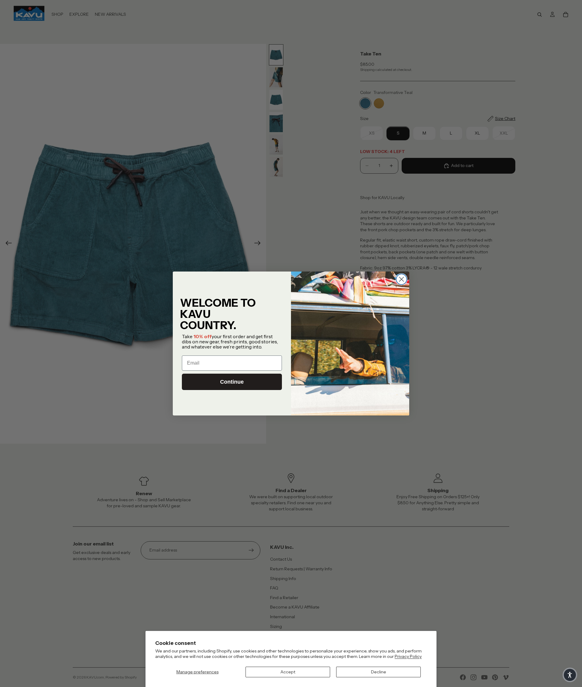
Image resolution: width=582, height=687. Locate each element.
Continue (232, 382)
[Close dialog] (401, 279)
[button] (570, 675)
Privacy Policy (408, 656)
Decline (378, 672)
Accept (287, 672)
